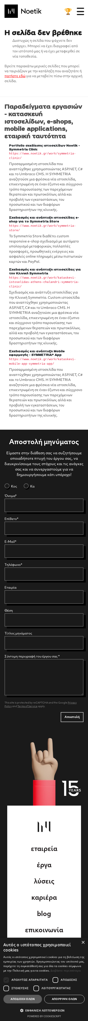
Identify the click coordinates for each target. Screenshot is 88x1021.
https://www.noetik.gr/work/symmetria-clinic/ (42, 156)
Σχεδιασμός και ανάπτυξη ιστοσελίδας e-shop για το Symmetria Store (44, 219)
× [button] (83, 942)
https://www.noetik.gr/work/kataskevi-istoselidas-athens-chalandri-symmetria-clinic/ (44, 282)
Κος (13, 486)
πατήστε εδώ (15, 76)
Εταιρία (10, 588)
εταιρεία (44, 849)
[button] (44, 1010)
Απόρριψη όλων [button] (64, 999)
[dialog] (44, 979)
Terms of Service (27, 706)
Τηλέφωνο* (13, 565)
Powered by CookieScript (44, 1016)
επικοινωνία (44, 931)
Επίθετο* (11, 519)
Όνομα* (10, 496)
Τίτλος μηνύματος (18, 633)
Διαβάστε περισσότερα (66, 970)
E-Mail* (10, 542)
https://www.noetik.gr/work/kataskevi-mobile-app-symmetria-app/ (42, 362)
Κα (32, 486)
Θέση (9, 611)
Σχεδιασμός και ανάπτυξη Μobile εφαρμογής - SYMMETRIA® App (37, 353)
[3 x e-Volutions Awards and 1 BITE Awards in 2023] (68, 11)
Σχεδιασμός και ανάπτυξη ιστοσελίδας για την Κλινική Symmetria (45, 271)
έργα (44, 865)
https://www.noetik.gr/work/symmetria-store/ (42, 228)
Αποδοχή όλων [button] (23, 999)
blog (44, 914)
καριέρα (44, 898)
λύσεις (44, 882)
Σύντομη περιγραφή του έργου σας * (32, 656)
